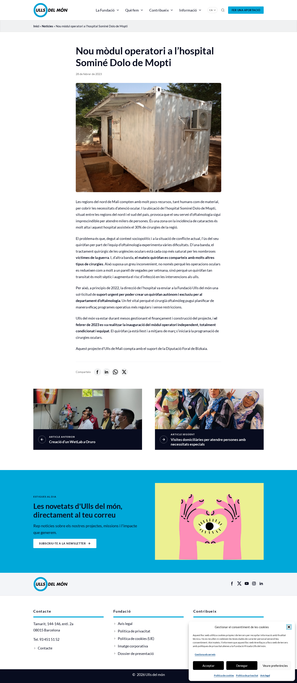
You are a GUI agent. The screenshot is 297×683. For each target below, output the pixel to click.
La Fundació (105, 10)
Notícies (47, 26)
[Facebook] (232, 583)
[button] (289, 627)
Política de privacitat (247, 675)
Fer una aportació (246, 10)
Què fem (132, 10)
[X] (239, 583)
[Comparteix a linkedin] (106, 372)
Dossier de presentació (136, 653)
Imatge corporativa (133, 646)
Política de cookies (224, 675)
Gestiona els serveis (205, 654)
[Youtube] (246, 583)
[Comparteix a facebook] (97, 372)
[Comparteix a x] (124, 372)
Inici (36, 26)
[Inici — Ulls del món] (56, 10)
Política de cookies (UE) (136, 638)
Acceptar (208, 665)
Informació (188, 10)
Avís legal (265, 675)
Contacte (45, 648)
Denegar (242, 665)
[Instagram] (254, 583)
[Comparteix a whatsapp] (115, 372)
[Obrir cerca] (222, 10)
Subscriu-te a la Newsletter (62, 543)
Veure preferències (275, 665)
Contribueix (159, 10)
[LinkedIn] (261, 583)
